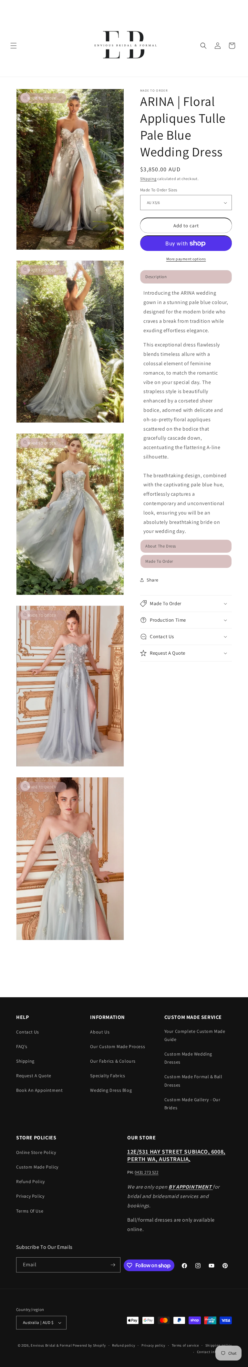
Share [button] (153, 580)
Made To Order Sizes (158, 190)
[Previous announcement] (12, 7)
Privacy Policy (30, 1196)
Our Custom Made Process (117, 1046)
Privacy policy (153, 1345)
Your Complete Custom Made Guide (194, 1035)
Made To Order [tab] (159, 561)
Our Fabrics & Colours (113, 1061)
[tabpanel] (186, 412)
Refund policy (123, 1345)
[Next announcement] (235, 7)
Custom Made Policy (37, 1167)
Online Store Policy (36, 1152)
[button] (13, 46)
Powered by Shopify (89, 1345)
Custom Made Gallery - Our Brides (192, 1104)
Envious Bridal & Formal (51, 1345)
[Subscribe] (113, 1264)
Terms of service (185, 1345)
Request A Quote (33, 1076)
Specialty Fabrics (107, 1076)
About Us (99, 1032)
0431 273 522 (146, 1172)
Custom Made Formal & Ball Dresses (193, 1081)
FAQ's (21, 1046)
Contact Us (27, 1032)
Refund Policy (30, 1181)
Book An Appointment (39, 1090)
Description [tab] (156, 276)
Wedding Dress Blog (111, 1090)
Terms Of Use (29, 1211)
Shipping (148, 178)
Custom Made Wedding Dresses (188, 1058)
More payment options (186, 258)
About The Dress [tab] (160, 546)
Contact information (214, 1352)
